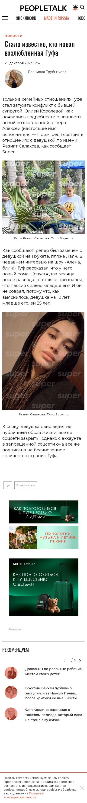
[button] (80, 660)
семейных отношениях (46, 99)
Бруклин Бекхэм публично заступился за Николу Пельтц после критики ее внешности (51, 693)
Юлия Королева (25, 485)
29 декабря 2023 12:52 (23, 63)
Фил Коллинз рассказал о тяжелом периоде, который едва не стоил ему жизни (53, 715)
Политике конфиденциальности (23, 795)
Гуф (8, 485)
